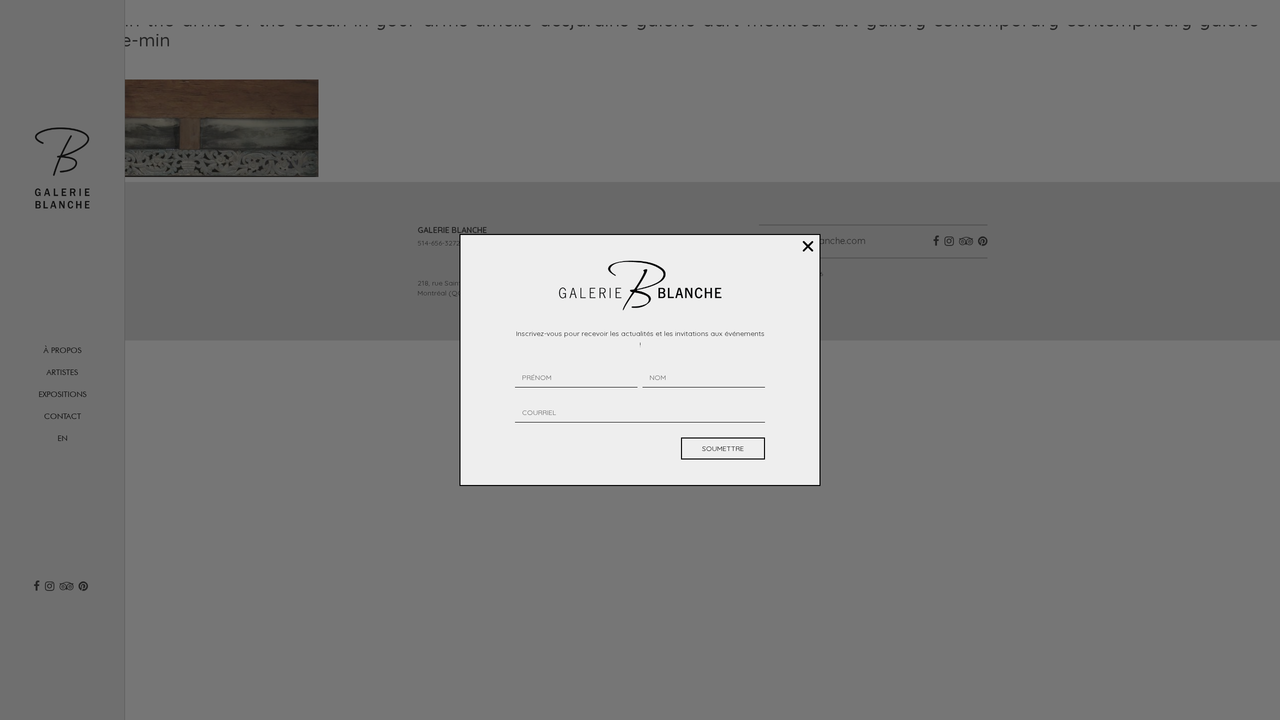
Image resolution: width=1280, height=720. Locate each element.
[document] (640, 360)
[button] (808, 246)
